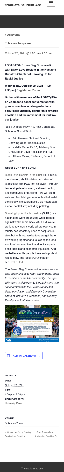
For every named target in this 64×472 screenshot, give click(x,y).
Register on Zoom (28, 90)
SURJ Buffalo (16, 262)
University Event (13, 403)
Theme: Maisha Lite (32, 468)
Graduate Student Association (29, 5)
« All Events (12, 35)
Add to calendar (24, 355)
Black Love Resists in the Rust (23, 175)
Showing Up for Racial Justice (23, 213)
